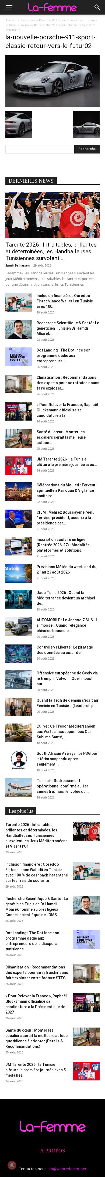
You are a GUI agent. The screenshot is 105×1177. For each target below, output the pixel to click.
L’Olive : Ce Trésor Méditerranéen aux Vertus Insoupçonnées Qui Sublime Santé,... (66, 731)
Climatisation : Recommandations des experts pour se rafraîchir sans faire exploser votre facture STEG (36, 972)
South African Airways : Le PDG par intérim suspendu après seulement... (67, 758)
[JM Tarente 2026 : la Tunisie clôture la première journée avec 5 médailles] (18, 465)
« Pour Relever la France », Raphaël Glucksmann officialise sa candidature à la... (67, 410)
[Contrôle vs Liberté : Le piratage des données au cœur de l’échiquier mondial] (18, 653)
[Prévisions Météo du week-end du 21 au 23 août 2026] (18, 573)
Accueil (10, 20)
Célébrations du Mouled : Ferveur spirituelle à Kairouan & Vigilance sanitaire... (66, 490)
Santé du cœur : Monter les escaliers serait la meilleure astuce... (61, 437)
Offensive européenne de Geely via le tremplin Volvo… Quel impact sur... (67, 678)
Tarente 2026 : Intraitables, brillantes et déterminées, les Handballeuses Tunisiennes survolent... (51, 251)
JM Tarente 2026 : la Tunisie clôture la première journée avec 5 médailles (35, 1069)
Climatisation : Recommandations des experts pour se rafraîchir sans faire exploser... (68, 382)
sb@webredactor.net (67, 1168)
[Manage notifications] (12, 1165)
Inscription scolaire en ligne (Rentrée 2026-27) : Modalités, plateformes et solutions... (63, 544)
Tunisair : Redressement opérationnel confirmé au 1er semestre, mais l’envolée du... (63, 786)
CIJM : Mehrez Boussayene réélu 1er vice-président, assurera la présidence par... (65, 517)
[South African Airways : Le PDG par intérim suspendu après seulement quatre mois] (18, 760)
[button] (9, 7)
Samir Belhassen (17, 265)
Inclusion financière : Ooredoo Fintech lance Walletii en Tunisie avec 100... (65, 301)
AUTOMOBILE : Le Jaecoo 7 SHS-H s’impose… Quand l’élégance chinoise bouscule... (67, 625)
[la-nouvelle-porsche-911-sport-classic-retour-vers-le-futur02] (52, 105)
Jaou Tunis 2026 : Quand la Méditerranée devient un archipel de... (66, 598)
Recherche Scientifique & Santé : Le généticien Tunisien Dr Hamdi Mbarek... (68, 328)
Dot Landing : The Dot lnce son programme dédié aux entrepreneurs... (63, 355)
